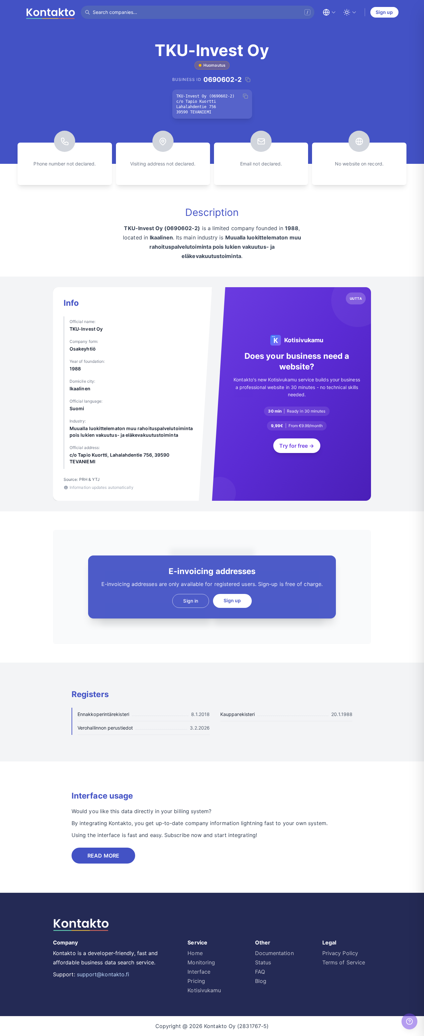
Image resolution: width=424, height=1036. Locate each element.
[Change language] (329, 12)
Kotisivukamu (204, 990)
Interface (198, 971)
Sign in (190, 601)
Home (194, 953)
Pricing (196, 981)
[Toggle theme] (349, 12)
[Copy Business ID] (248, 80)
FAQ (260, 971)
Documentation (274, 953)
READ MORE (103, 855)
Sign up (384, 12)
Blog (260, 981)
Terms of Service (343, 962)
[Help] (409, 1021)
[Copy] (245, 96)
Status (263, 962)
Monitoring (201, 962)
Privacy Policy (340, 953)
